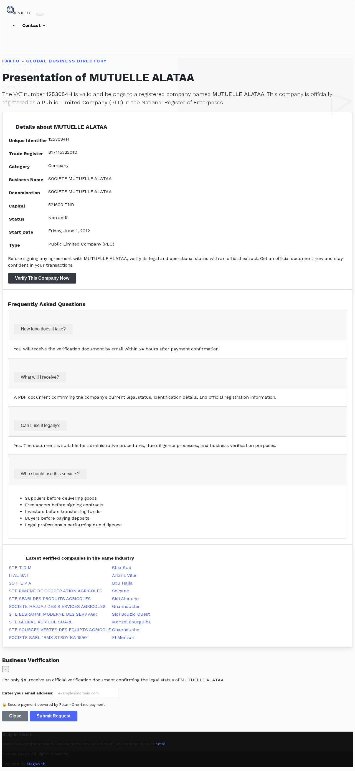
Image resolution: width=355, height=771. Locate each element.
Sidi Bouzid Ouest (131, 614)
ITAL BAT (19, 575)
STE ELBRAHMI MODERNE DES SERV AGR (53, 614)
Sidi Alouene (125, 598)
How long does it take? (43, 329)
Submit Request (53, 716)
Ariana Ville (124, 575)
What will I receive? (40, 377)
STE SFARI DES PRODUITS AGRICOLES (50, 598)
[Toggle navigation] (40, 14)
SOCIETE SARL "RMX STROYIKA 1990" (48, 637)
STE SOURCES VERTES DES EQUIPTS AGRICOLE (60, 629)
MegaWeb (36, 764)
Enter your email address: (27, 693)
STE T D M (20, 567)
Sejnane (120, 590)
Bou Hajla (122, 583)
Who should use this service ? (50, 473)
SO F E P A (20, 583)
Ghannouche (125, 606)
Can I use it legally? (40, 425)
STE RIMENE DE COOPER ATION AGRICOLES (55, 590)
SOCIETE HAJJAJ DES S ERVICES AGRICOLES (57, 606)
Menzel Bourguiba (131, 622)
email (161, 744)
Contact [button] (32, 25)
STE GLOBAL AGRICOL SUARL (41, 622)
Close (15, 716)
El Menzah (123, 637)
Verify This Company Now (42, 278)
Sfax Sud (121, 567)
